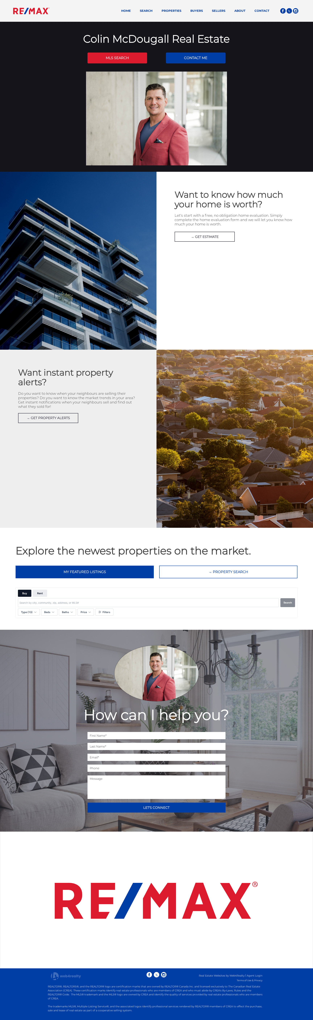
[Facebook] (283, 11)
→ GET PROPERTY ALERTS (48, 418)
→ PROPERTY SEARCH (228, 572)
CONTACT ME (195, 58)
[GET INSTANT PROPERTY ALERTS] (234, 439)
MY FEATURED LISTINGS (85, 572)
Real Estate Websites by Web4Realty (222, 975)
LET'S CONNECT (156, 808)
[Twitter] (289, 11)
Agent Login (254, 975)
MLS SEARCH (117, 58)
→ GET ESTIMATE (205, 237)
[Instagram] (295, 11)
